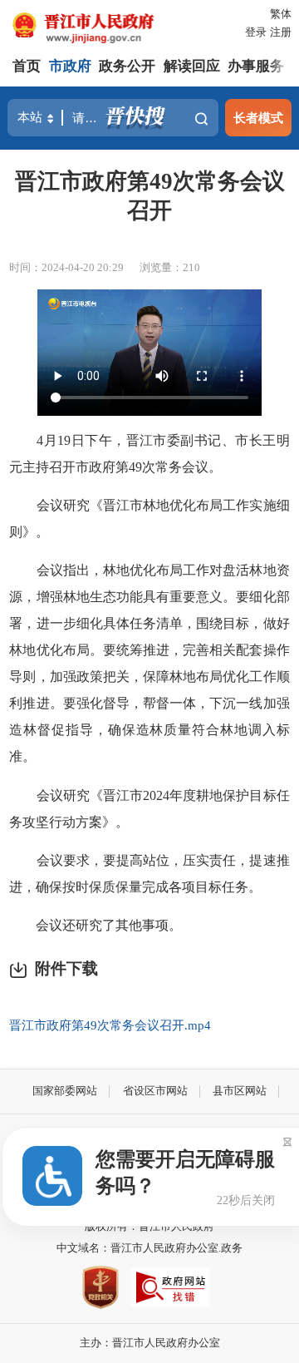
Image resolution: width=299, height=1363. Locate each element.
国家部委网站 (64, 1090)
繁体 (281, 13)
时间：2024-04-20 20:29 (66, 267)
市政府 (70, 66)
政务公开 (127, 66)
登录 (256, 32)
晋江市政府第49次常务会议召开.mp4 (110, 1025)
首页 (26, 66)
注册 (281, 32)
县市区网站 (240, 1090)
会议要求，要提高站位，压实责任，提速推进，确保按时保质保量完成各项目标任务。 (149, 873)
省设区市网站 (155, 1090)
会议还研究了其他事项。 (95, 925)
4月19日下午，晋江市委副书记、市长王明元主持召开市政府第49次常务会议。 (149, 453)
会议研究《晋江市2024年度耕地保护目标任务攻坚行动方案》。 (149, 808)
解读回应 (192, 66)
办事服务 (256, 66)
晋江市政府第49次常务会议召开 (150, 195)
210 (191, 267)
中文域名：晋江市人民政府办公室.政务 (149, 1248)
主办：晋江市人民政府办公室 (150, 1342)
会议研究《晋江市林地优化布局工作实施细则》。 (149, 518)
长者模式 (258, 118)
